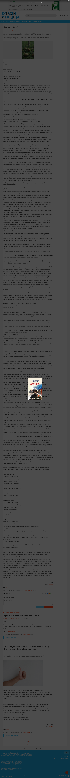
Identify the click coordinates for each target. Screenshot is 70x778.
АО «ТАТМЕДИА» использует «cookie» (8, 772)
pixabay (50, 726)
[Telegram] (67, 15)
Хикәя (6, 24)
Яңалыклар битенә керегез (11, 637)
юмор (7, 729)
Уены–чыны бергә (9, 643)
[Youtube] (64, 15)
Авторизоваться (40, 606)
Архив (7, 21)
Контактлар (40, 21)
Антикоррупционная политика (6, 771)
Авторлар (35, 21)
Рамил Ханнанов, (7, 652)
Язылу (30, 21)
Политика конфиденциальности (7, 776)
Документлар (54, 748)
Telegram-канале (26, 634)
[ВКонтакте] (47, 593)
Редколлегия (24, 21)
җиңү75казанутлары (10, 631)
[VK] (60, 15)
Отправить (48, 606)
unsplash (51, 584)
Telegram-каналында (28, 590)
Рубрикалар (12, 21)
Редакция (18, 21)
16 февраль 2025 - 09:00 (14, 30)
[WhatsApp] (50, 593)
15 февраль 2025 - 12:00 (14, 618)
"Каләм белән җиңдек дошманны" (12, 612)
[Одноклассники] (49, 593)
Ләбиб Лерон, (6, 30)
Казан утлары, (6, 618)
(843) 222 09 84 (66, 758)
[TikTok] (66, 15)
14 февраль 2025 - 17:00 (15, 652)
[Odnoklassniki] (62, 15)
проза (7, 587)
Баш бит (2, 21)
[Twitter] (59, 15)
